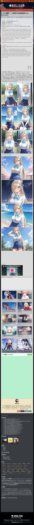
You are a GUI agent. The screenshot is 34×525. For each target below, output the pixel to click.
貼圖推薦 (28, 463)
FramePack (14, 490)
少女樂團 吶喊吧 (8, 493)
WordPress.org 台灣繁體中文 (7, 459)
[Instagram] (19, 411)
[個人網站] (18, 411)
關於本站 (4, 450)
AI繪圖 (24, 468)
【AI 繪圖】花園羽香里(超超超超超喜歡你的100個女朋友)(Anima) (12, 428)
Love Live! (3, 468)
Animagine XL (9, 488)
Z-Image (26, 491)
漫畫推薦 (24, 463)
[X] (23, 411)
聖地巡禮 (19, 468)
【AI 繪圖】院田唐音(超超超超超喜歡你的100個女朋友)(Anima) (12, 426)
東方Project (13, 465)
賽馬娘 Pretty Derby (19, 466)
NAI (13, 491)
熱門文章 (4, 449)
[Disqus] (17, 366)
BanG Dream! (9, 468)
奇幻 (28, 492)
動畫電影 (12, 480)
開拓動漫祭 (17, 471)
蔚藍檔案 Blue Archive (10, 466)
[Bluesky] (25, 411)
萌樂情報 (3, 465)
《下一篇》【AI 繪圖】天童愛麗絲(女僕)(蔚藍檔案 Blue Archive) (24, 351)
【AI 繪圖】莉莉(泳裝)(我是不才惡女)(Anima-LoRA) (10, 434)
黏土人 (17, 484)
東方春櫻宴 (29, 471)
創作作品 (8, 463)
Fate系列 (3, 466)
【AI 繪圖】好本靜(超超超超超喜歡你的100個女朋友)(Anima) (11, 423)
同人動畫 (13, 471)
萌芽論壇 (29, 354)
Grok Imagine (19, 490)
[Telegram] (29, 411)
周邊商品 (19, 463)
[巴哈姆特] (30, 411)
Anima (3, 488)
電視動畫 (14, 484)
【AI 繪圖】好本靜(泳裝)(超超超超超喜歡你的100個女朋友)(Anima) (12, 422)
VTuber (25, 466)
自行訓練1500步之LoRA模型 (25, 26)
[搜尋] (31, 415)
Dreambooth (6, 490)
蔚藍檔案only (4, 474)
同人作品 (8, 465)
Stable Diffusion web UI (10, 26)
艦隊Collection (20, 465)
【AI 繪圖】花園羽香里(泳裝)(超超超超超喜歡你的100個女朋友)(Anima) (13, 427)
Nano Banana (16, 491)
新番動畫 (3, 471)
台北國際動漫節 (19, 480)
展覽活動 (14, 463)
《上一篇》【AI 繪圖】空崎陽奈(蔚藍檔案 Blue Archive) (9, 351)
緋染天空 (25, 465)
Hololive (22, 490)
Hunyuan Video (27, 490)
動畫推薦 (3, 463)
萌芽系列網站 (4, 494)
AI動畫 (3, 478)
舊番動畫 (8, 471)
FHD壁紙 (10, 490)
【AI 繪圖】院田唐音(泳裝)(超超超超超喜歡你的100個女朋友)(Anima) (13, 425)
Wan (24, 491)
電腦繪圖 (11, 484)
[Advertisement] (17, 63)
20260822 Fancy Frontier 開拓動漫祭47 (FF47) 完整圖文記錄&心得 (12, 424)
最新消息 (15, 468)
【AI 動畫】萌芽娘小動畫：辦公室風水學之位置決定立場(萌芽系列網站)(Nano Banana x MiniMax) (16, 421)
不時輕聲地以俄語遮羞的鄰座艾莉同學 (12, 492)
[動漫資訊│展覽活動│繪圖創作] (17, 6)
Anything (15, 488)
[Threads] (21, 411)
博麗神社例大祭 (23, 471)
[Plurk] (27, 411)
